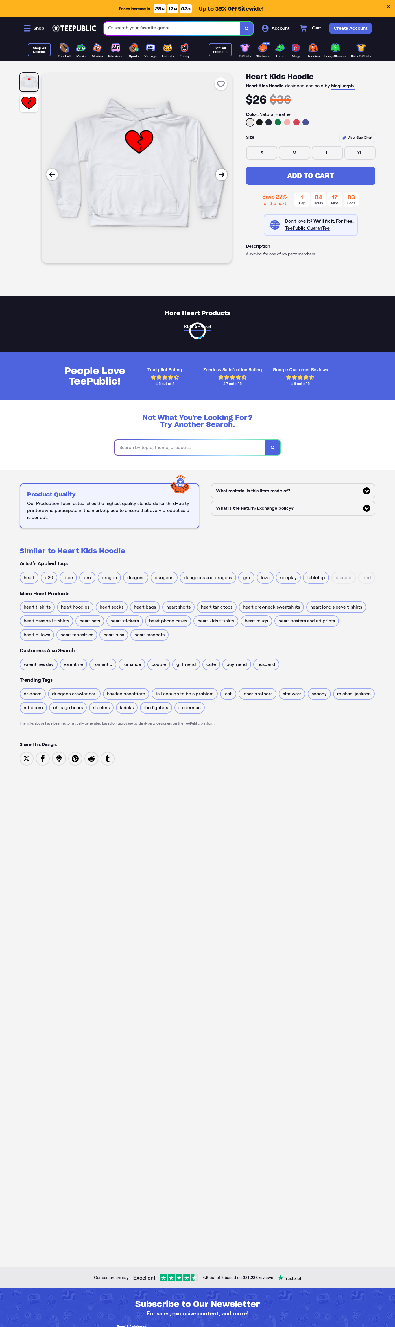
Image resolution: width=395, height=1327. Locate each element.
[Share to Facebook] (43, 758)
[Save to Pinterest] (75, 758)
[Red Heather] (296, 122)
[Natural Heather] (250, 122)
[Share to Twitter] (27, 758)
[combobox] (172, 28)
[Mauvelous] (287, 122)
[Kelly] (278, 122)
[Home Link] (74, 28)
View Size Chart (359, 137)
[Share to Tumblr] (108, 758)
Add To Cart (310, 175)
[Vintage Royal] (305, 122)
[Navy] (268, 122)
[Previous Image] (52, 175)
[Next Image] (221, 175)
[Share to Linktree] (59, 758)
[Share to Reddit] (91, 758)
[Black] (259, 122)
